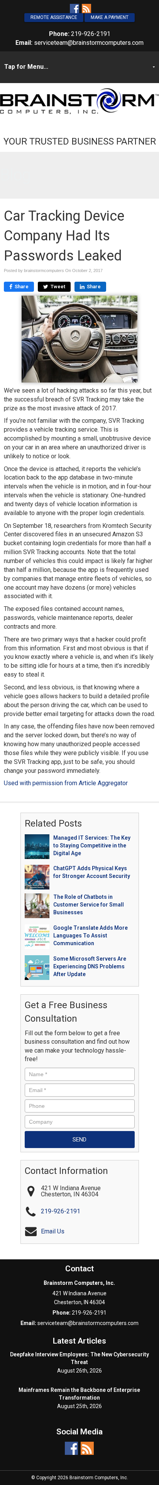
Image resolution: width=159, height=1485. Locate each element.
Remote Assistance (53, 17)
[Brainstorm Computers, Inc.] (79, 100)
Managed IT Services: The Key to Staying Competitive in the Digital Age (91, 845)
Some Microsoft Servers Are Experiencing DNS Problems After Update (89, 966)
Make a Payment (110, 17)
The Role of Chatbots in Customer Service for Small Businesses (88, 904)
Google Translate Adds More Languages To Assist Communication (90, 935)
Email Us (52, 1231)
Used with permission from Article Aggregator (66, 783)
